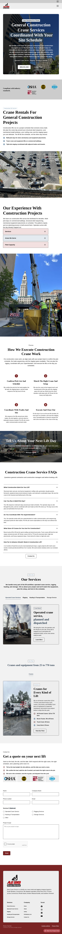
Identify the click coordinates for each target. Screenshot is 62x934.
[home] (6, 6)
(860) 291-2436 (24, 67)
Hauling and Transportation (13, 914)
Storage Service (10, 917)
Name (5, 790)
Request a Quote (31, 452)
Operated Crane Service (12, 908)
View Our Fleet (40, 730)
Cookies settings (46, 926)
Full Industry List (27, 914)
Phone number (7, 799)
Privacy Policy (55, 926)
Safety (25, 911)
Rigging (8, 911)
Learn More (39, 639)
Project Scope (7, 823)
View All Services (11, 906)
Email (33, 799)
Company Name (36, 790)
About (25, 908)
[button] (57, 6)
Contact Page (38, 67)
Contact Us (31, 556)
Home (25, 906)
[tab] (13, 597)
